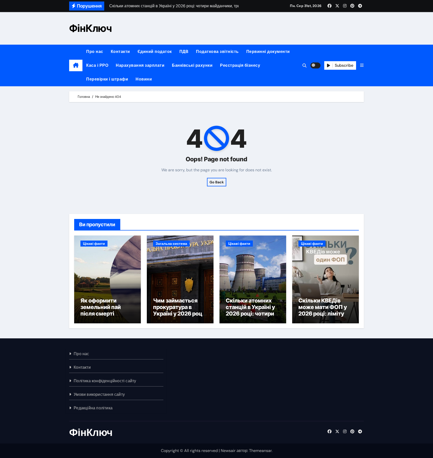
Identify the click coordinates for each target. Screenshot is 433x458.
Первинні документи (268, 51)
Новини (144, 79)
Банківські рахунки (192, 65)
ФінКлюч (90, 28)
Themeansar (260, 450)
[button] (362, 65)
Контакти (120, 51)
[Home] (75, 65)
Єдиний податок (155, 51)
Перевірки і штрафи (107, 79)
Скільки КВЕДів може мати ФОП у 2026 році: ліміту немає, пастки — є (323, 310)
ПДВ (184, 51)
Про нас (94, 51)
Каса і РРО (97, 65)
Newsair (228, 450)
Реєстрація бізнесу (240, 65)
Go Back (216, 182)
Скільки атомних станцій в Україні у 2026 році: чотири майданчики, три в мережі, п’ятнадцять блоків (252, 317)
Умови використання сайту (99, 394)
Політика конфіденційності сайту (105, 381)
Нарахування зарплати (140, 65)
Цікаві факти (94, 243)
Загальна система (171, 243)
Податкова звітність (217, 51)
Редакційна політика (93, 408)
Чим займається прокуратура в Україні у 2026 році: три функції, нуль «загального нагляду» (179, 317)
